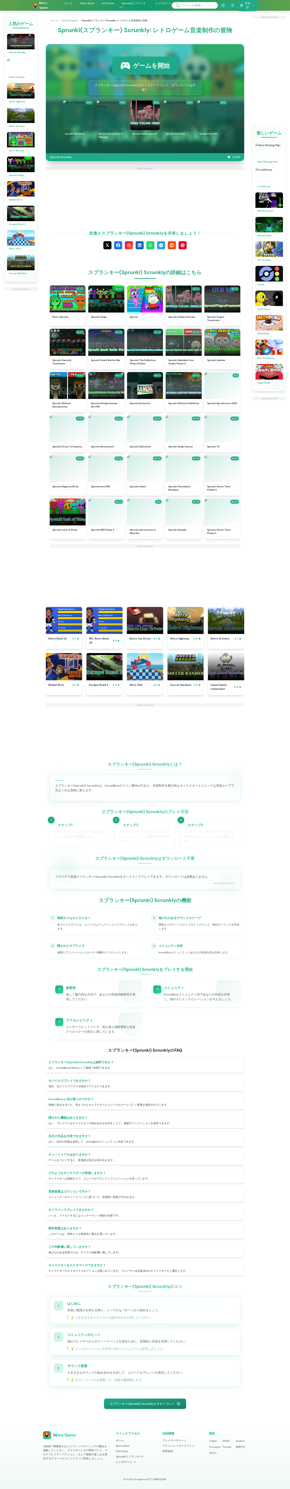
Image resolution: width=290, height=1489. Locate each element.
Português (215, 1446)
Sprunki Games (70, 20)
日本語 (226, 1440)
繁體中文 (240, 1446)
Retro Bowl (87, 3)
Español (240, 1440)
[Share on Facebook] (118, 245)
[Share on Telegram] (161, 245)
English (213, 1440)
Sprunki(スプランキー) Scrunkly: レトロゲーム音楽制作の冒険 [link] (115, 20)
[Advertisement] (21, 341)
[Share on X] (107, 245)
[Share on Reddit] (172, 245)
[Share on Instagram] (129, 245)
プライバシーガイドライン (178, 1446)
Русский (227, 1446)
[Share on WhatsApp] (150, 245)
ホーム (68, 3)
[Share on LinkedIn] (140, 245)
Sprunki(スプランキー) (132, 5)
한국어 (212, 1452)
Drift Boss (108, 3)
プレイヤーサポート (174, 1440)
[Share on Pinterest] (183, 245)
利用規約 (167, 1451)
